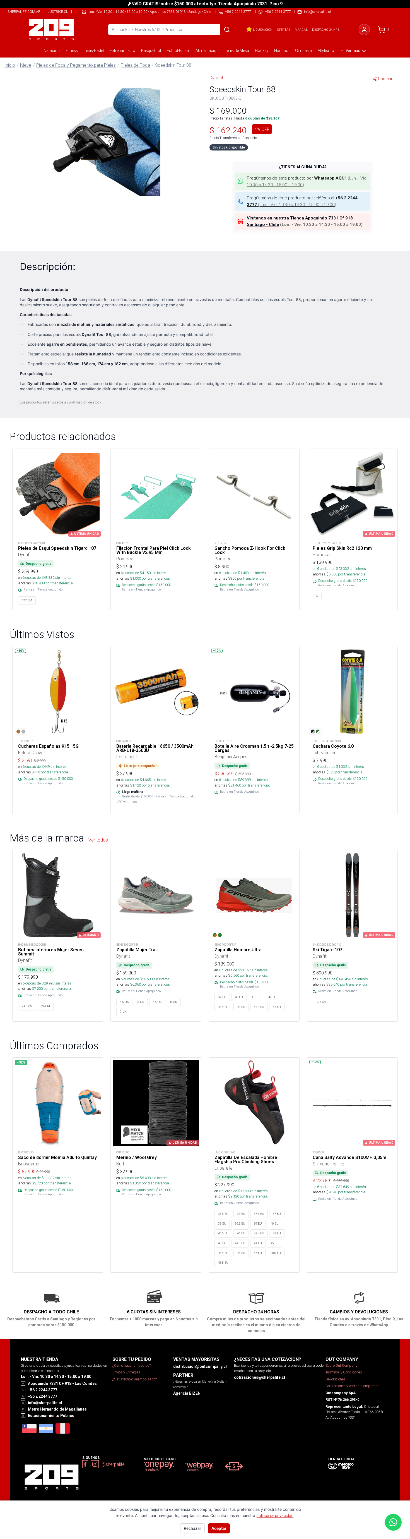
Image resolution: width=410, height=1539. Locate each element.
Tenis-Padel (94, 50)
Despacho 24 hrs (325, 30)
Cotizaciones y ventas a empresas (352, 1385)
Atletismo (326, 50)
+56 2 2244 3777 (278, 11)
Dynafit (216, 77)
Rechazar (192, 1528)
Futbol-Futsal (178, 50)
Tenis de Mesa (237, 50)
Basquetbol (151, 50)
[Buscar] (227, 29)
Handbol (281, 50)
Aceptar (218, 1528)
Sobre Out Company (341, 1365)
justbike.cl (58, 11)
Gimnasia (303, 50)
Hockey (261, 50)
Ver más (353, 50)
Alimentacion (207, 50)
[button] (107, 141)
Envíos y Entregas (126, 1372)
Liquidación (262, 30)
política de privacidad (274, 1515)
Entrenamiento (122, 50)
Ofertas (283, 30)
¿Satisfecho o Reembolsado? (134, 1379)
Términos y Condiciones (343, 1372)
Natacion (52, 50)
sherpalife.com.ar (24, 11)
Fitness (72, 50)
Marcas (301, 30)
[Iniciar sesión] (364, 29)
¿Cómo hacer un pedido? (131, 1365)
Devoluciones (335, 1379)
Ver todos (98, 840)
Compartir (387, 78)
